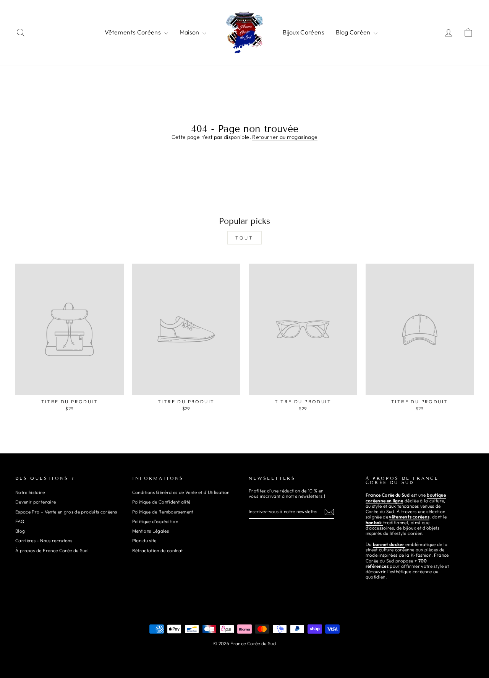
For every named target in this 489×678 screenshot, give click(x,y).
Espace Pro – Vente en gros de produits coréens (66, 512)
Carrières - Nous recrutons (43, 540)
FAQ (19, 521)
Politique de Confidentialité (161, 502)
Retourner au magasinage (284, 137)
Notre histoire (30, 492)
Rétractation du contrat (157, 550)
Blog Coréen (354, 32)
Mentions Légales (150, 531)
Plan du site (144, 540)
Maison (190, 32)
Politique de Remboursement (162, 512)
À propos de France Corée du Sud (51, 550)
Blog (20, 531)
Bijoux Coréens (303, 32)
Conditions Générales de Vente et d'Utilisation (181, 492)
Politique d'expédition (155, 521)
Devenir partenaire (35, 502)
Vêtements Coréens (133, 32)
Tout (244, 238)
